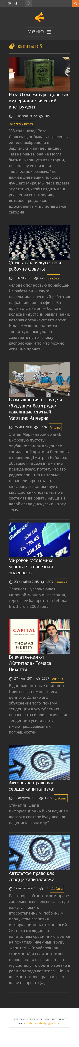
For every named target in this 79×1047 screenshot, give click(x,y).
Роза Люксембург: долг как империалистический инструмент (39, 100)
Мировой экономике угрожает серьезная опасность (31, 566)
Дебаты (61, 798)
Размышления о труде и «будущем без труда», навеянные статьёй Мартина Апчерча (35, 408)
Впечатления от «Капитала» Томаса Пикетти (30, 663)
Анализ (15, 124)
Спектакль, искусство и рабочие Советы (35, 266)
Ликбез (27, 124)
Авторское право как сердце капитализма (31, 786)
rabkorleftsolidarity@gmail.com (41, 1023)
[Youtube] (9, 3)
